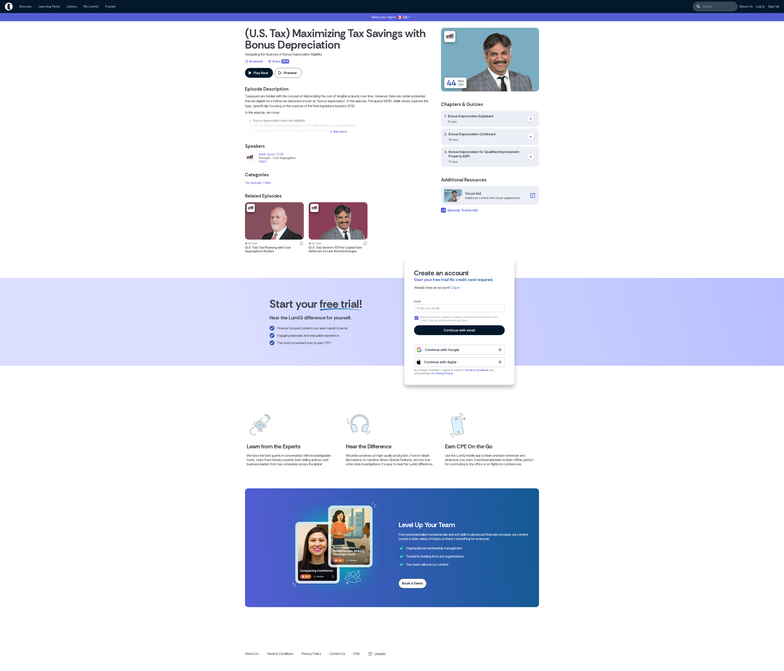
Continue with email (459, 330)
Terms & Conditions (476, 370)
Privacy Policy (444, 373)
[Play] (531, 119)
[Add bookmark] (301, 243)
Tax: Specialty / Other (258, 182)
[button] (404, 17)
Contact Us (337, 654)
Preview (290, 73)
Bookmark (256, 61)
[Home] (9, 6)
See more (340, 131)
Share (280, 61)
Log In (455, 288)
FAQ (356, 654)
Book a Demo (412, 583)
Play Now (261, 73)
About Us (251, 654)
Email (417, 301)
